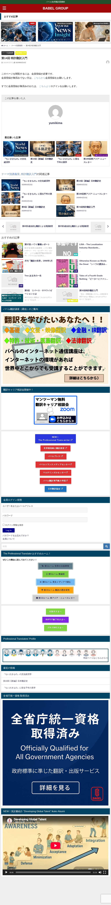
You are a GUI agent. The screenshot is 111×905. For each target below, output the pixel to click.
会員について (9, 539)
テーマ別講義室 (7, 53)
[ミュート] (100, 872)
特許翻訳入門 (21, 53)
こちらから (39, 78)
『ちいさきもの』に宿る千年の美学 (19, 688)
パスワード (8, 515)
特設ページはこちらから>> (95, 658)
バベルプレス (54, 456)
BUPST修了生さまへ (55, 619)
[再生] (6, 872)
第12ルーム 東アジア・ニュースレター (56, 598)
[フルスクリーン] (104, 872)
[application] (55, 845)
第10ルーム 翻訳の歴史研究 (56, 590)
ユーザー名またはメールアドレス (18, 506)
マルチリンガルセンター (54, 472)
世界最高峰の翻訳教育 (54, 448)
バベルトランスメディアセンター (54, 464)
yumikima (55, 123)
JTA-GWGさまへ (56, 628)
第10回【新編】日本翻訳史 (15, 681)
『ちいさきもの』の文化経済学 (19, 674)
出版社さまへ (55, 611)
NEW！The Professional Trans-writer (54, 438)
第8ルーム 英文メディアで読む (56, 582)
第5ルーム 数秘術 (56, 574)
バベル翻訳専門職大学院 (54, 481)
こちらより (45, 86)
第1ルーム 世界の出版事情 (56, 566)
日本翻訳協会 (54, 489)
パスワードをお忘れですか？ (16, 536)
